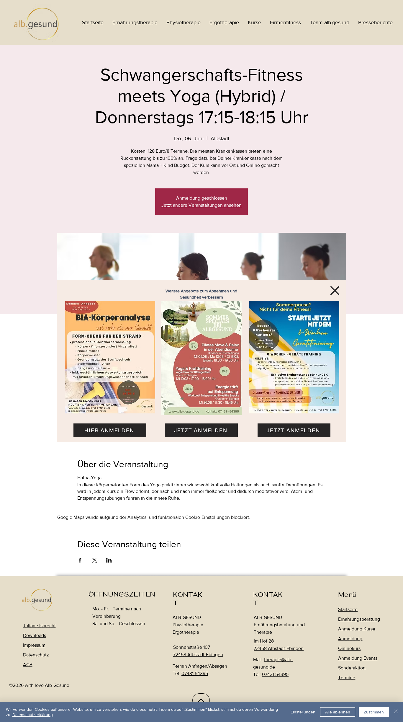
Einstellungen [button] (303, 712)
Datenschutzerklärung (32, 714)
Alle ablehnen (337, 712)
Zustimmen (374, 712)
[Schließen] (395, 712)
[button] (334, 290)
